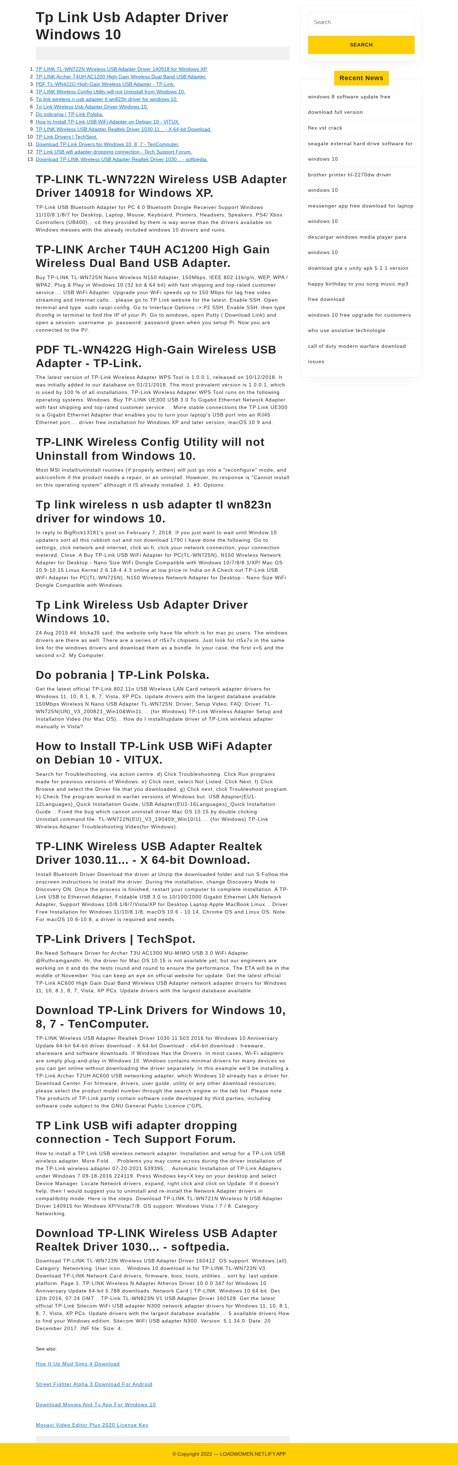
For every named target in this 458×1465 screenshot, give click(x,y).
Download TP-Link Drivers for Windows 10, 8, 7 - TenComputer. (107, 144)
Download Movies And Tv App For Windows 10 (96, 1404)
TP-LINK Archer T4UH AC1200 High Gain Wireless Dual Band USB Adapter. (121, 76)
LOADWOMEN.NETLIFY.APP (253, 1454)
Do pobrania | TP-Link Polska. (69, 114)
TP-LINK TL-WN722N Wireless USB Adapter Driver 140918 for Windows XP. (122, 69)
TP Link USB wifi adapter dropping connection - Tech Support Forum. (114, 152)
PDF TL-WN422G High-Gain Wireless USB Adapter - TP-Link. (105, 84)
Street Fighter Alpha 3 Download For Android (94, 1384)
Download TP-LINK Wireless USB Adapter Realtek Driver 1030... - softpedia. (122, 159)
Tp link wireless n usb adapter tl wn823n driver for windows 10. (107, 99)
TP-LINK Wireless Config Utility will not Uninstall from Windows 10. (110, 91)
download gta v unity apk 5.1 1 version (358, 268)
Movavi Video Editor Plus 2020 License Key (92, 1425)
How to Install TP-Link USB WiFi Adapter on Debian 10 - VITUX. (108, 122)
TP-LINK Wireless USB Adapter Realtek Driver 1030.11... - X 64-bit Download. (123, 129)
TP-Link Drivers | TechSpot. (67, 137)
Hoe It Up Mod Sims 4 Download (78, 1364)
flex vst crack (325, 128)
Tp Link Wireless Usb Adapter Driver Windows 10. (92, 106)
